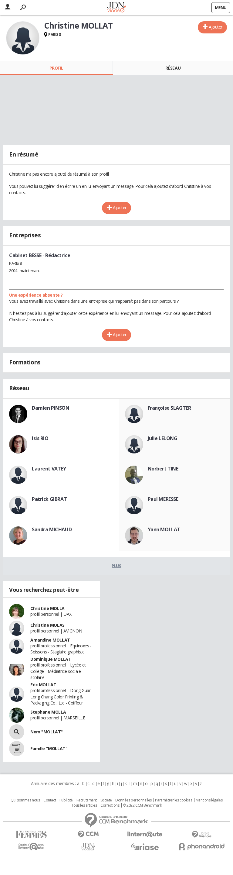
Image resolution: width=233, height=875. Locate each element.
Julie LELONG (162, 438)
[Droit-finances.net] (201, 835)
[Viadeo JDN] (88, 847)
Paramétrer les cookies (173, 800)
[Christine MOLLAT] (22, 38)
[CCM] (88, 834)
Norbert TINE (163, 468)
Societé (106, 800)
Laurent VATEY (49, 468)
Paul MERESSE (163, 499)
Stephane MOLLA (48, 712)
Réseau (173, 68)
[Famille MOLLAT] (16, 748)
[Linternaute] (144, 834)
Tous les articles (84, 805)
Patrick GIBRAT (49, 499)
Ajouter (215, 27)
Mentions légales (209, 800)
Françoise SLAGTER (169, 408)
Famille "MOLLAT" (48, 748)
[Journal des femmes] (31, 834)
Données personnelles (133, 800)
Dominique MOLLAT (50, 659)
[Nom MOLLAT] (16, 731)
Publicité (66, 800)
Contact (49, 800)
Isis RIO (40, 438)
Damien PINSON (50, 408)
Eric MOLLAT (43, 684)
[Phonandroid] (201, 846)
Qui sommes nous (25, 800)
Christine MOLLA (47, 608)
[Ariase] (144, 846)
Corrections (109, 805)
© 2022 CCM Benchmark (142, 805)
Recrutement (86, 800)
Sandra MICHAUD (52, 529)
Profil (56, 68)
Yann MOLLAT (164, 529)
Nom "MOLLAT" (46, 732)
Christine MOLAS (47, 625)
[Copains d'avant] (31, 846)
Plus (116, 565)
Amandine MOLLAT (50, 640)
